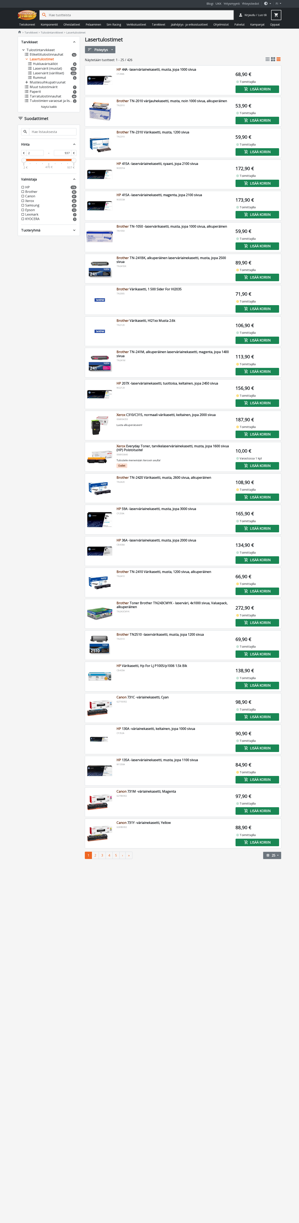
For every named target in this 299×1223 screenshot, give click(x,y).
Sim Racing (114, 24)
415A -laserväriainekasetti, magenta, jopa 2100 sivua (159, 195)
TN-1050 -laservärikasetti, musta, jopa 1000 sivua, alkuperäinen (172, 226)
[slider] (23, 160)
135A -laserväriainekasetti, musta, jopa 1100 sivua (157, 760)
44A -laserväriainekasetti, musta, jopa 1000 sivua (156, 69)
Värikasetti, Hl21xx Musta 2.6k (146, 320)
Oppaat (275, 24)
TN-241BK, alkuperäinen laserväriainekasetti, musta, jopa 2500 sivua (171, 260)
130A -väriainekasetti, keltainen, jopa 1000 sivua (156, 728)
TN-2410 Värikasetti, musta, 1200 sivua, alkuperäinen (164, 571)
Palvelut (239, 24)
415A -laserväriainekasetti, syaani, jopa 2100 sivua (157, 163)
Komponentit (49, 24)
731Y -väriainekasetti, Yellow (144, 822)
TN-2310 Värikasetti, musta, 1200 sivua (153, 132)
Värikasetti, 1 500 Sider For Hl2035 (149, 289)
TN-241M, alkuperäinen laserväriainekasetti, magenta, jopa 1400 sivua (173, 354)
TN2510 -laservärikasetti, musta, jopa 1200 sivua (160, 634)
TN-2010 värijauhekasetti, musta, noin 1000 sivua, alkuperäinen (172, 101)
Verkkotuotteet (136, 24)
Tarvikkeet (158, 24)
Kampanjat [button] (257, 24)
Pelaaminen (93, 24)
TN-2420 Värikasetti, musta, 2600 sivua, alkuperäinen (164, 477)
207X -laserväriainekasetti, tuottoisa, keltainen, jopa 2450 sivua (167, 383)
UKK (218, 3)
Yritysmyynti (232, 3)
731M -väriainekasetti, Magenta (146, 791)
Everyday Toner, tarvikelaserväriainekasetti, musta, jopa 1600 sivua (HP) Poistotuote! (173, 448)
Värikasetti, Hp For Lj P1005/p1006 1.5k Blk (152, 665)
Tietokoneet (27, 24)
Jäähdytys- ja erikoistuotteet (189, 24)
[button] (267, 3)
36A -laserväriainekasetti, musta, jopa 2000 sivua (156, 540)
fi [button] (277, 3)
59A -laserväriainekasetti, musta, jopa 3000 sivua (156, 509)
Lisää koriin (257, 89)
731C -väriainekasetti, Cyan (143, 697)
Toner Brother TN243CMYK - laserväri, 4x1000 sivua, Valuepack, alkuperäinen (172, 605)
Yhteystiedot (250, 3)
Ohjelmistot (221, 24)
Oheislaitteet (71, 24)
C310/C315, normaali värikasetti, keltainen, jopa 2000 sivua (166, 415)
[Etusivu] (27, 15)
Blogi (209, 3)
